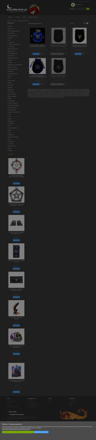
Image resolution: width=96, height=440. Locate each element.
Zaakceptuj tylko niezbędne (11, 432)
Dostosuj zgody (27, 432)
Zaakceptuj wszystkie (41, 432)
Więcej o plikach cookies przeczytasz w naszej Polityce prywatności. (16, 429)
